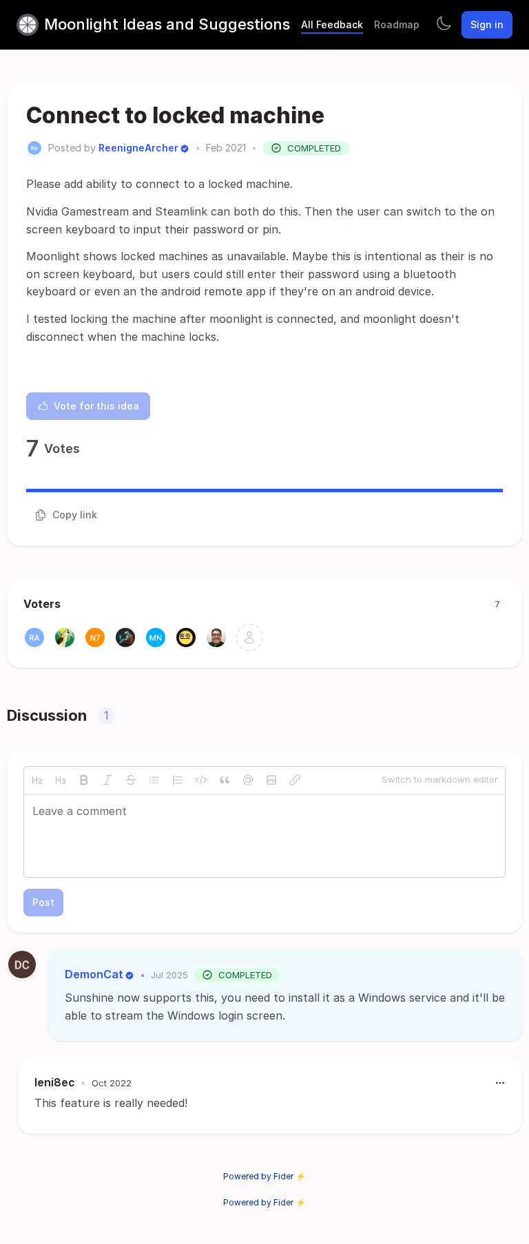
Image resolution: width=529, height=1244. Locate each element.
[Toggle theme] (443, 24)
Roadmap (396, 24)
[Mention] (248, 780)
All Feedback (332, 24)
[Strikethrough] (131, 780)
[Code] (201, 780)
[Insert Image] (271, 780)
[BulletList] (154, 780)
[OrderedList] (177, 780)
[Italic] (107, 780)
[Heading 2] (37, 780)
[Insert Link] (294, 780)
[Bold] (84, 780)
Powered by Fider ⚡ (264, 1176)
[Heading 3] (60, 780)
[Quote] (224, 780)
